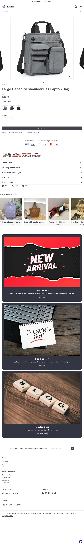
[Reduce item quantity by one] (3, 119)
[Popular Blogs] (42, 398)
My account (5, 483)
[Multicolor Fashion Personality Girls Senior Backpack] (11, 209)
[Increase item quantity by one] (11, 119)
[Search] (80, 11)
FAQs (3, 467)
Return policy (47, 513)
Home (3, 84)
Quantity (5, 115)
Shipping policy (36, 513)
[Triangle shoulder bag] (59, 209)
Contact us (5, 480)
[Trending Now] (42, 330)
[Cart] (75, 6)
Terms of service (70, 513)
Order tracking (6, 475)
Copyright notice (7, 516)
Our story (5, 462)
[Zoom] (70, 77)
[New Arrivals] (42, 262)
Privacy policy (58, 513)
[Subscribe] (72, 448)
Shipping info (6, 478)
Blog (3, 464)
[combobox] (42, 11)
